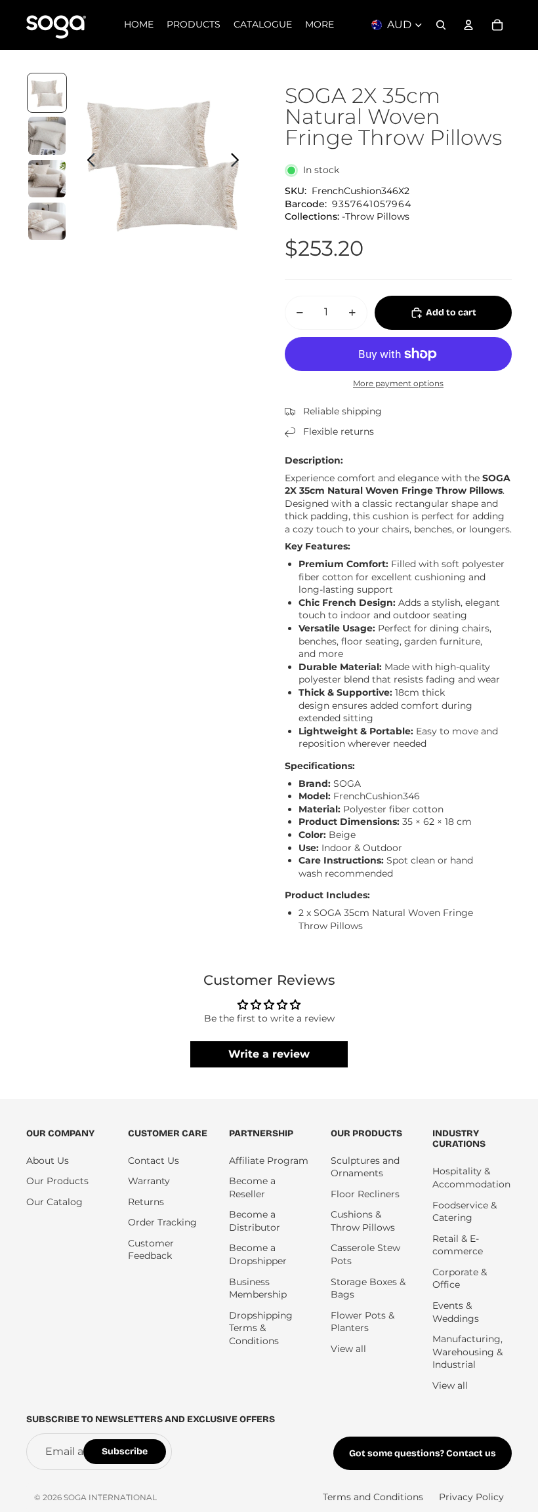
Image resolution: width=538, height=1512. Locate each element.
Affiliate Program (268, 1160)
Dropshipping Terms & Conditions (261, 1328)
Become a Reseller (252, 1187)
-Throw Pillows (375, 216)
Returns (146, 1202)
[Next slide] (238, 162)
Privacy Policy (471, 1497)
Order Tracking (162, 1222)
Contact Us (153, 1160)
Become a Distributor (254, 1220)
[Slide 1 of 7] (47, 92)
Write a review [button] (269, 1054)
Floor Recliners (365, 1194)
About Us (47, 1160)
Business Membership (258, 1288)
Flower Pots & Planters (362, 1321)
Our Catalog (54, 1202)
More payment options (398, 383)
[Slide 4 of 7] (47, 221)
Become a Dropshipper (258, 1254)
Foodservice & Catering (464, 1211)
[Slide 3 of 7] (47, 178)
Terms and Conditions (373, 1497)
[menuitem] (320, 25)
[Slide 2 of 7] (47, 135)
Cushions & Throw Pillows (363, 1220)
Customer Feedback (151, 1249)
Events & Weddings (455, 1312)
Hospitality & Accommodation (471, 1177)
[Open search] (440, 24)
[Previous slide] (87, 162)
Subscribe (125, 1451)
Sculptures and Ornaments (365, 1167)
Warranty (149, 1181)
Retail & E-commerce (457, 1245)
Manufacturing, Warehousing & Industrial (467, 1351)
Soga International (110, 1497)
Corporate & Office (459, 1278)
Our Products (57, 1181)
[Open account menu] (468, 24)
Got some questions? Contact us (422, 1453)
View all (348, 1349)
